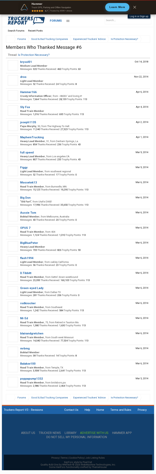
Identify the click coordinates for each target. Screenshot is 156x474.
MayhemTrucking (32, 137)
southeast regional (60, 171)
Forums (56, 20)
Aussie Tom (28, 212)
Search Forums (16, 30)
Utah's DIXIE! (45, 201)
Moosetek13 (28, 182)
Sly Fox (25, 107)
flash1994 (26, 258)
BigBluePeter (29, 243)
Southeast (56, 307)
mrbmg (25, 348)
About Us (28, 432)
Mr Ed (24, 318)
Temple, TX (57, 367)
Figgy (24, 167)
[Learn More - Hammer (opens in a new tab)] (78, 7)
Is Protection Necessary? (34, 55)
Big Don (25, 197)
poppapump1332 (31, 378)
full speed (27, 152)
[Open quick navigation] (144, 39)
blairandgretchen (31, 333)
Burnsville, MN (59, 186)
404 (53, 231)
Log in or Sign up (139, 16)
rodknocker (28, 303)
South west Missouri (62, 337)
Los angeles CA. (61, 156)
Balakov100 (28, 363)
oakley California (59, 262)
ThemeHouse (99, 467)
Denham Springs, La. (67, 141)
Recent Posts (35, 30)
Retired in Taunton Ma (67, 322)
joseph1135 (28, 122)
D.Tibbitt (25, 273)
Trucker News (50, 432)
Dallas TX (55, 292)
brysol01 (26, 62)
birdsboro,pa (58, 382)
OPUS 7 (25, 228)
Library (70, 432)
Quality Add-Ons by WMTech (78, 464)
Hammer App (122, 432)
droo (23, 77)
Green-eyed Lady (32, 288)
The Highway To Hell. (58, 126)
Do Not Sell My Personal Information (76, 437)
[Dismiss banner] (135, 7)
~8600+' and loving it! (70, 96)
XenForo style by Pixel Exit (78, 462)
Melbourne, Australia (58, 216)
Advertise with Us (94, 432)
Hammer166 (28, 92)
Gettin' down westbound (64, 277)
